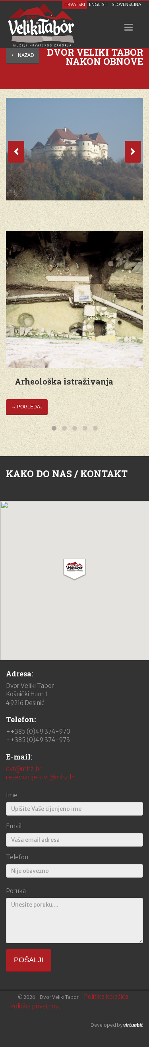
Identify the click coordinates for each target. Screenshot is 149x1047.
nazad (26, 55)
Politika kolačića (106, 996)
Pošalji (28, 960)
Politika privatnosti (36, 1006)
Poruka (16, 891)
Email (13, 826)
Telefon (17, 857)
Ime (11, 795)
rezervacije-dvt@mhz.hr (41, 777)
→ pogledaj (27, 407)
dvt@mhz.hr (24, 769)
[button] (74, 569)
